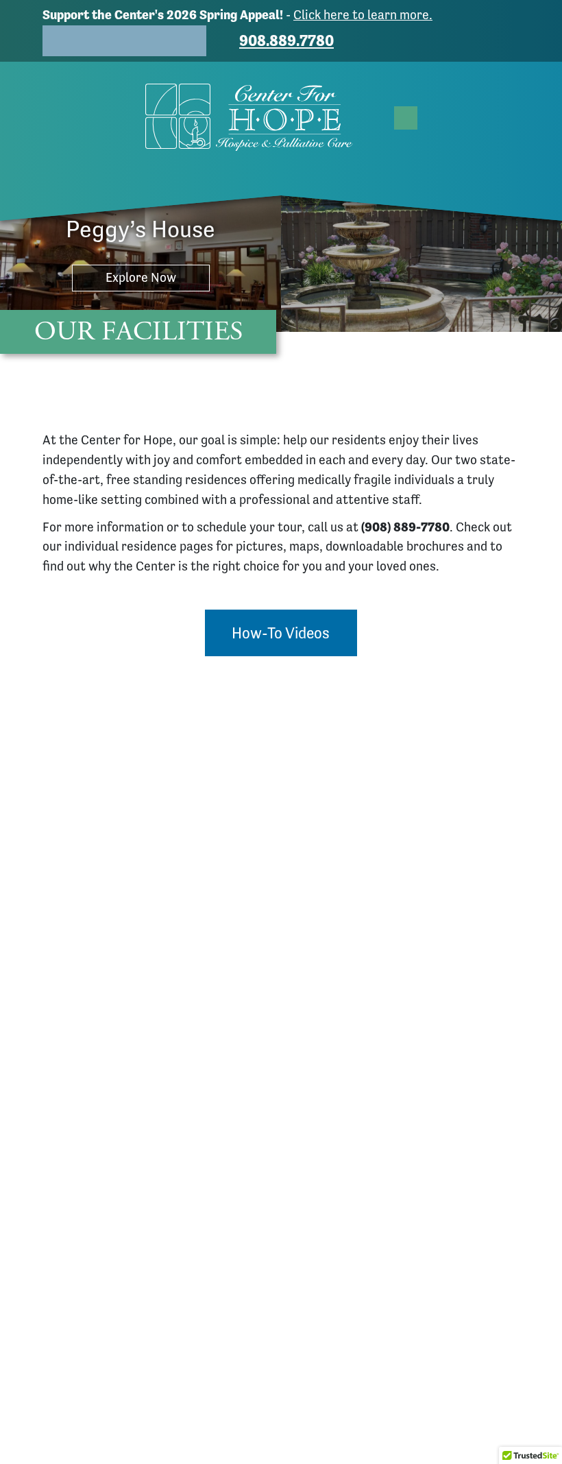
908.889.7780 (286, 40)
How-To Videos (281, 633)
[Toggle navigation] (405, 118)
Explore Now (141, 277)
